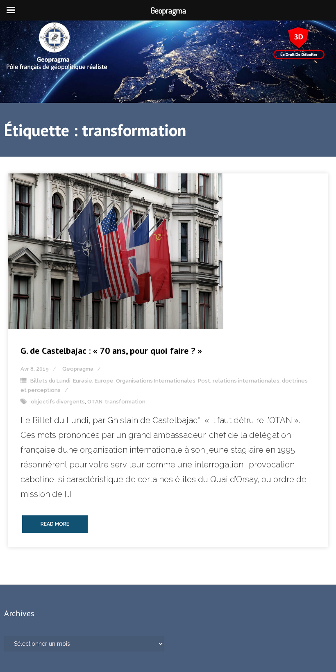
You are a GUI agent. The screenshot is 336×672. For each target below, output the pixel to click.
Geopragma (77, 369)
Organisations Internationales (155, 381)
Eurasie (82, 381)
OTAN (94, 402)
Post (204, 381)
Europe (104, 381)
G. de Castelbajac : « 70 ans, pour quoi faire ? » (111, 350)
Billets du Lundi (50, 381)
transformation (125, 402)
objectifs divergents (58, 402)
